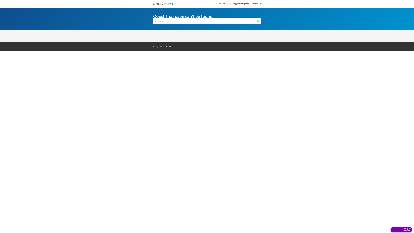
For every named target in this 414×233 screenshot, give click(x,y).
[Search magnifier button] (258, 21)
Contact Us (256, 4)
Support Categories (241, 4)
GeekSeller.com (224, 4)
